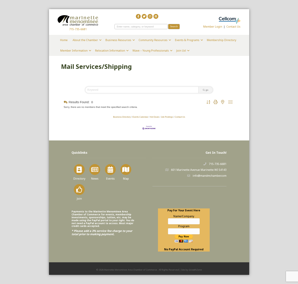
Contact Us (233, 26)
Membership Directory (221, 40)
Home (64, 40)
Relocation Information (110, 50)
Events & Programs (187, 40)
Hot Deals (154, 117)
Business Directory (122, 117)
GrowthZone (195, 269)
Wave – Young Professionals (150, 50)
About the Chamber (85, 40)
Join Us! (181, 50)
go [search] (207, 90)
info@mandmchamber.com (209, 176)
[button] (65, 102)
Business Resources (118, 40)
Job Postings (167, 117)
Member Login (212, 26)
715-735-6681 (78, 29)
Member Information (74, 50)
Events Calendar (140, 117)
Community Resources (153, 40)
